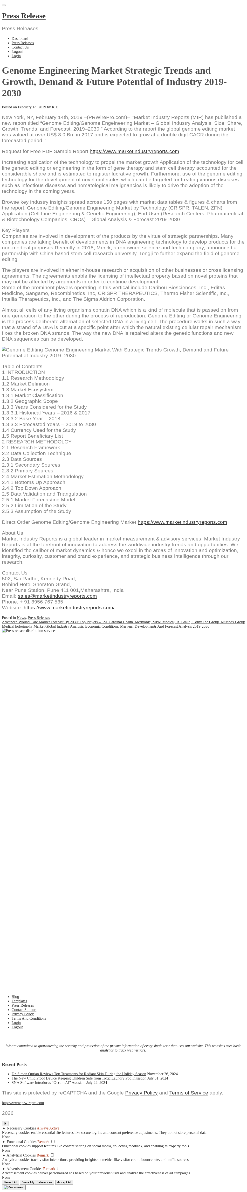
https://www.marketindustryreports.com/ (69, 607)
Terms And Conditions (29, 1018)
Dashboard (20, 38)
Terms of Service (188, 1092)
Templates (19, 1001)
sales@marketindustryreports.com (57, 596)
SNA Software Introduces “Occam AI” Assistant (48, 1082)
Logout (17, 51)
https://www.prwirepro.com (23, 1103)
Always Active (48, 1128)
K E (55, 107)
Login (16, 56)
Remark (43, 1142)
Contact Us (20, 47)
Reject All (10, 1182)
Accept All (64, 1182)
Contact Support (24, 1010)
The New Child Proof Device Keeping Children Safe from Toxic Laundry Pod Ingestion (79, 1078)
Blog (15, 997)
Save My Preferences (37, 1182)
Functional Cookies (21, 1142)
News (21, 618)
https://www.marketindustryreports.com (134, 151)
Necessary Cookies (21, 1128)
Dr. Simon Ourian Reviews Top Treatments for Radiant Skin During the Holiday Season (79, 1074)
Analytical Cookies (21, 1155)
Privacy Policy (23, 1014)
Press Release (24, 15)
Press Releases (23, 43)
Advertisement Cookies (24, 1169)
